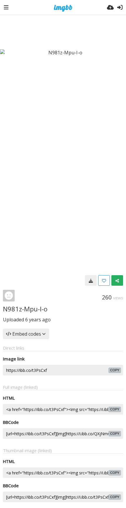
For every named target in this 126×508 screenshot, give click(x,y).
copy (114, 370)
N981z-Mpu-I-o (25, 308)
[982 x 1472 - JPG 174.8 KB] (91, 280)
